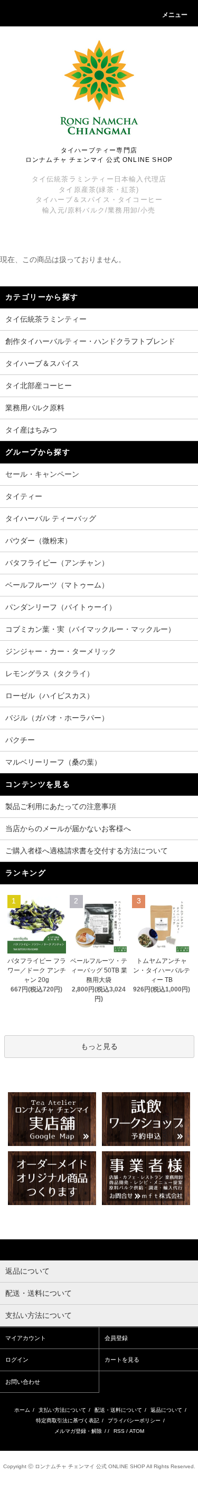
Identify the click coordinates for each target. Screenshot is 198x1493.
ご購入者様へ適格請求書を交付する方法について (86, 850)
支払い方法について (62, 1410)
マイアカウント (25, 1338)
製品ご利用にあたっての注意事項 (60, 806)
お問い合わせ (22, 1382)
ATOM (136, 1431)
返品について (166, 1410)
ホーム (22, 1410)
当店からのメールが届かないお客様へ (68, 828)
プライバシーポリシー (134, 1420)
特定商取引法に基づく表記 (67, 1420)
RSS (119, 1431)
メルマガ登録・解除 (78, 1431)
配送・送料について (118, 1410)
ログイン (17, 1359)
